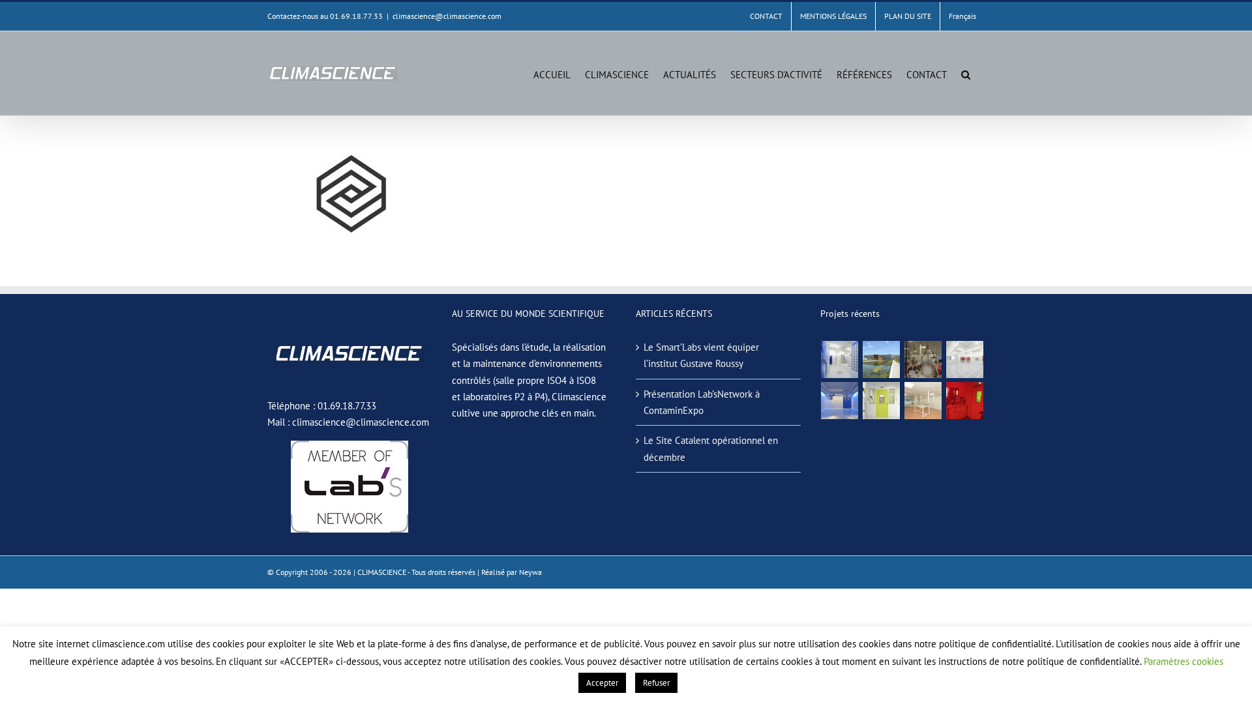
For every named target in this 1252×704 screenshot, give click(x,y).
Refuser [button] (656, 682)
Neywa (530, 572)
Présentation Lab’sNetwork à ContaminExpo (702, 402)
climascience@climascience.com (447, 16)
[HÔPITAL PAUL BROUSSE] (881, 400)
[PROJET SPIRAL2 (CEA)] (965, 359)
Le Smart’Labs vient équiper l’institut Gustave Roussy (701, 355)
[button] (965, 73)
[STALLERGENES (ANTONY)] (923, 359)
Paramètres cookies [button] (1183, 661)
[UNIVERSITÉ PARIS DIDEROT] (923, 400)
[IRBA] (881, 359)
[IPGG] (965, 400)
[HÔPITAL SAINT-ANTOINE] (839, 400)
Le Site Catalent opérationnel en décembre (711, 448)
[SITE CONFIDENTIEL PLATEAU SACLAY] (839, 359)
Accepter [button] (602, 682)
